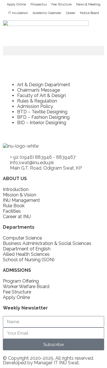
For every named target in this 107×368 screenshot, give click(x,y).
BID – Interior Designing (41, 122)
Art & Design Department (43, 84)
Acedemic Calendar (47, 13)
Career (70, 13)
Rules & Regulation (37, 101)
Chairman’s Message (38, 90)
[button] (53, 50)
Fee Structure (61, 4)
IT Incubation (18, 13)
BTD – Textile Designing (42, 111)
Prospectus (39, 4)
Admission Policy (35, 106)
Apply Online (16, 4)
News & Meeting (88, 4)
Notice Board (89, 13)
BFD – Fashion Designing (43, 117)
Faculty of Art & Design (41, 95)
